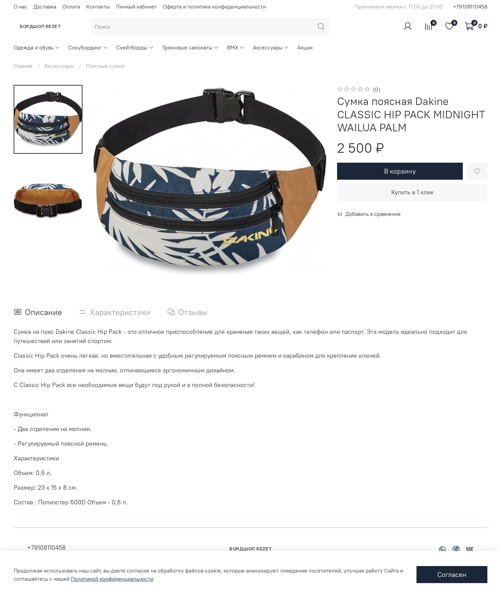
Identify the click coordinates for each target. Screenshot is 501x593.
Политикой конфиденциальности (112, 578)
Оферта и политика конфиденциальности (214, 6)
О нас (20, 6)
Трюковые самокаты (187, 47)
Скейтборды (131, 47)
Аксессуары (268, 47)
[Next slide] (312, 182)
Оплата (71, 6)
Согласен (452, 574)
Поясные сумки (105, 65)
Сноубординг (85, 47)
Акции (305, 47)
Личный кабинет (136, 6)
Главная (23, 65)
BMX (232, 47)
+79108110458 (470, 6)
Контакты (98, 6)
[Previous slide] (107, 182)
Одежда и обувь (34, 47)
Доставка (44, 6)
